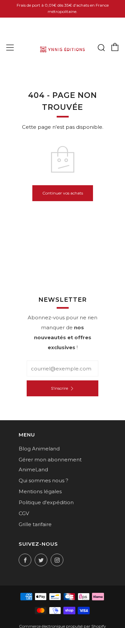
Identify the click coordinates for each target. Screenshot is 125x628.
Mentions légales (40, 491)
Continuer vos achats (62, 193)
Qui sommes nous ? (43, 480)
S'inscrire (59, 388)
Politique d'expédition (46, 502)
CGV (24, 513)
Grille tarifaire (35, 524)
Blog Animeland (39, 448)
